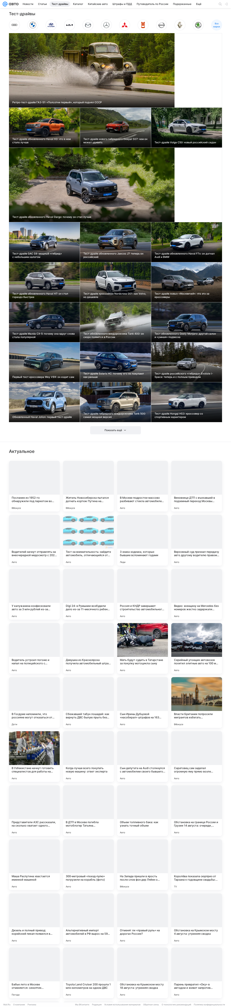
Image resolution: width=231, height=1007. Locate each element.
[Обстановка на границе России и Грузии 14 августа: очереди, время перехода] (196, 810)
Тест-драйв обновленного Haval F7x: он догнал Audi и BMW (185, 255)
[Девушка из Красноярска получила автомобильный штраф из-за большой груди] (88, 648)
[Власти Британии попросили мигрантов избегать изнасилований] (196, 702)
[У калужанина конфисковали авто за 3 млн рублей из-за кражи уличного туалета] (34, 594)
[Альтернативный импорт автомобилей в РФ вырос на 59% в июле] (88, 918)
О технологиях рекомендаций (176, 1004)
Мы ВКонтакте (82, 1004)
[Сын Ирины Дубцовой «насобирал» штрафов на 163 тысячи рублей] (142, 702)
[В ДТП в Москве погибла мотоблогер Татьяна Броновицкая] (88, 810)
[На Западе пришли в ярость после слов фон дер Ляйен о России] (142, 864)
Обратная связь (151, 1004)
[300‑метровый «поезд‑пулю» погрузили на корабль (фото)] (88, 864)
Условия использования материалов (122, 1004)
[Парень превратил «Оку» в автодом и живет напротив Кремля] (196, 973)
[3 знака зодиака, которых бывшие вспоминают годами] (142, 540)
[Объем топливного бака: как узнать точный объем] (142, 810)
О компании (19, 1004)
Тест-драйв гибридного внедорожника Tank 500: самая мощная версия (114, 415)
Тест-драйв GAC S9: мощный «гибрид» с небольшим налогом (37, 255)
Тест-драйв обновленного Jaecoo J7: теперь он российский (113, 255)
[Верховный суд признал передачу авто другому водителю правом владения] (196, 540)
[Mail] (5, 4)
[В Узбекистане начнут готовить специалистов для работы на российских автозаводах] (34, 756)
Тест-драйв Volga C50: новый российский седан (185, 142)
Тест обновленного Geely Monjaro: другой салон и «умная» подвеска (185, 335)
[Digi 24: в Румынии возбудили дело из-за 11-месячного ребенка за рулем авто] (88, 594)
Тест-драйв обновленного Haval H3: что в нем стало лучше (41, 140)
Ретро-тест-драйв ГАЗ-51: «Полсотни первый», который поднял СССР (57, 102)
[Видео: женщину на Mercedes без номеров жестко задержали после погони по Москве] (196, 594)
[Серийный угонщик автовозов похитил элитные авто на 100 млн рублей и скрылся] (196, 648)
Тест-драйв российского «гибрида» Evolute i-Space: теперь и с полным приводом (184, 375)
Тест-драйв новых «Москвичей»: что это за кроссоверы (182, 295)
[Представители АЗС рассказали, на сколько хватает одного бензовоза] (34, 810)
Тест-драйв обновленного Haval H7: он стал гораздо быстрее (40, 295)
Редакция (97, 1004)
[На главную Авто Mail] (13, 4)
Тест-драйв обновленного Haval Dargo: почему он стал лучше (51, 217)
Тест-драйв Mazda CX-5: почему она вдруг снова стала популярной (43, 335)
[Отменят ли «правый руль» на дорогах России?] (142, 918)
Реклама (32, 1004)
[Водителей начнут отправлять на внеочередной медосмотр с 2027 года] (34, 540)
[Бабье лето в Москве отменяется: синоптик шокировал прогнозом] (34, 973)
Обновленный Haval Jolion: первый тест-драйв (42, 417)
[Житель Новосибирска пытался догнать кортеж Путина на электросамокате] (88, 486)
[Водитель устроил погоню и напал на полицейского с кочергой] (34, 648)
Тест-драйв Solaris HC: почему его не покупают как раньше (113, 375)
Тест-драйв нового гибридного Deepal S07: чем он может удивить (115, 140)
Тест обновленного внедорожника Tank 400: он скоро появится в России (113, 335)
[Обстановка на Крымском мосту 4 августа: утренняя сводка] (196, 918)
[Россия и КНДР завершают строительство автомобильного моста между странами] (142, 594)
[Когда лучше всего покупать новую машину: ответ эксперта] (88, 756)
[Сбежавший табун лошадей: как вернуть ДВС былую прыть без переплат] (88, 702)
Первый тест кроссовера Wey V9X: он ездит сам (43, 377)
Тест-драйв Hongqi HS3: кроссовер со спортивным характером (179, 415)
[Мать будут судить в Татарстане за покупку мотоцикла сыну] (142, 648)
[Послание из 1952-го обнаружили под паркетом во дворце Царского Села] (34, 486)
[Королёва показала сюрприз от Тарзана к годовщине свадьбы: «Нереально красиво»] (196, 864)
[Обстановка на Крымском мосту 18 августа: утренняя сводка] (142, 973)
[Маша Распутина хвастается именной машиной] (34, 864)
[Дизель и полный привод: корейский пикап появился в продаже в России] (34, 918)
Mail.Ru (6, 1004)
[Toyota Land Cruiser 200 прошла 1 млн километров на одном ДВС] (88, 973)
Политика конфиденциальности (209, 1004)
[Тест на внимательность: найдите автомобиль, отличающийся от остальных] (88, 540)
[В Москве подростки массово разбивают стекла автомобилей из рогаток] (142, 486)
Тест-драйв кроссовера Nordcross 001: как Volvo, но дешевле (114, 295)
